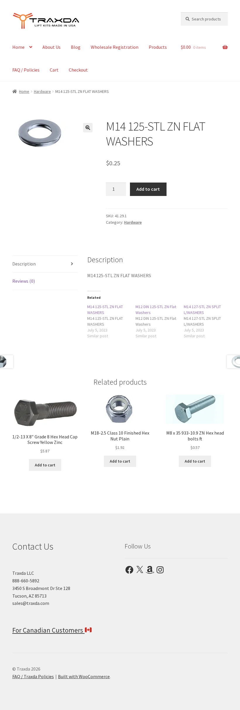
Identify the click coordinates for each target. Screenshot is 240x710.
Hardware (42, 91)
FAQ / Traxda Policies (33, 676)
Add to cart (148, 189)
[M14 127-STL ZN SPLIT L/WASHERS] (208, 321)
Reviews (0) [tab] (23, 281)
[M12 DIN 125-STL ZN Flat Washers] (160, 321)
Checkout (78, 70)
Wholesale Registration (114, 47)
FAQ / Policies (26, 70)
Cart (54, 70)
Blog (75, 47)
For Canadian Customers (48, 630)
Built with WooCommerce (84, 676)
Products (158, 47)
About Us (51, 47)
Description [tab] (24, 264)
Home (18, 47)
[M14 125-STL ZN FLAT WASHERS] (111, 321)
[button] (87, 127)
